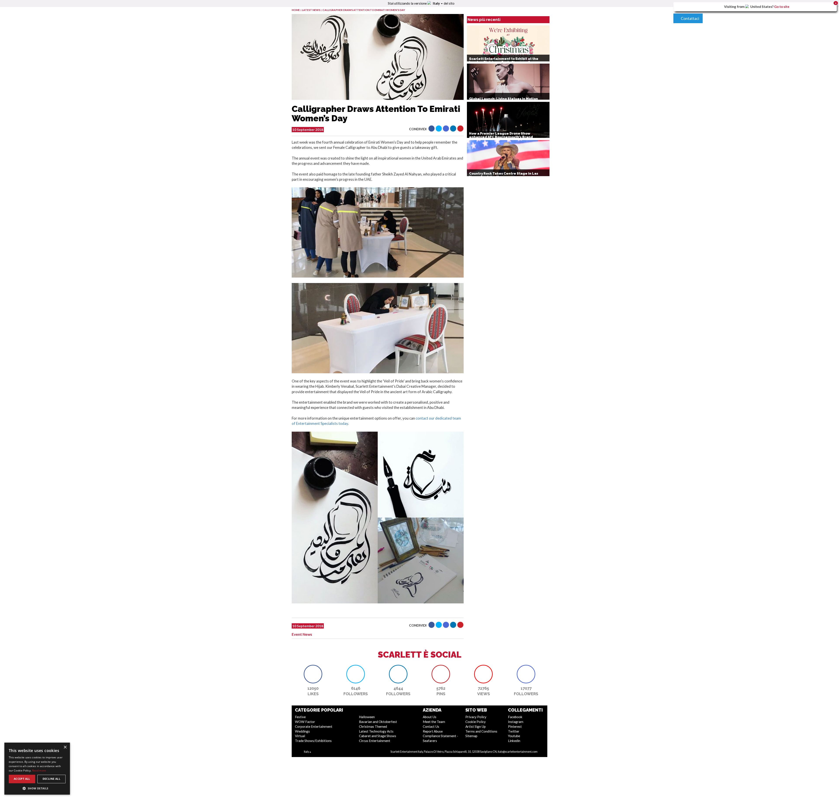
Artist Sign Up (475, 726)
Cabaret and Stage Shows (377, 736)
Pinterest (515, 726)
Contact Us (431, 726)
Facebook (515, 717)
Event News (302, 634)
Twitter (513, 731)
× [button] (65, 747)
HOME (296, 10)
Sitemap (471, 736)
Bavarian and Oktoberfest (378, 722)
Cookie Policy (475, 722)
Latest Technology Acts (376, 731)
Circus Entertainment (374, 741)
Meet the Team (434, 722)
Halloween (367, 717)
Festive (300, 717)
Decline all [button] (51, 779)
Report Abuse (433, 731)
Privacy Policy (475, 717)
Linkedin (514, 741)
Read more (39, 770)
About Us (429, 717)
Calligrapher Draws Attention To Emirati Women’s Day (363, 10)
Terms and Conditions (481, 731)
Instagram (515, 722)
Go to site (781, 7)
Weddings (302, 731)
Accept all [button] (22, 779)
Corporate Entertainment (313, 726)
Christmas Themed (373, 726)
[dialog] (37, 769)
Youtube (514, 736)
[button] (431, 128)
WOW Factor (305, 722)
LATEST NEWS (311, 10)
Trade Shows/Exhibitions (313, 741)
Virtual (300, 736)
